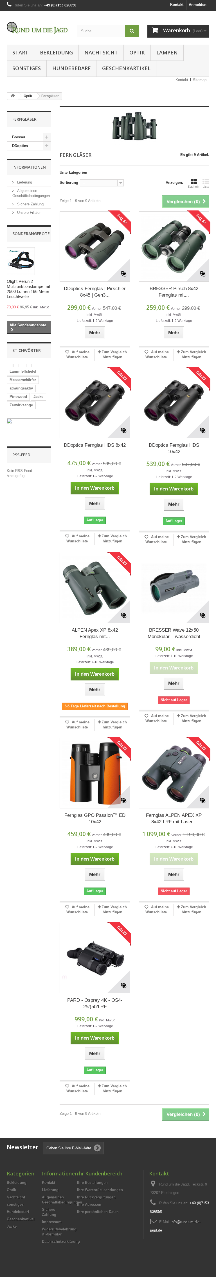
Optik (137, 52)
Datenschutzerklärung (61, 1241)
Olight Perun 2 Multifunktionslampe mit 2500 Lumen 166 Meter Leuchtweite (28, 289)
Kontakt (176, 5)
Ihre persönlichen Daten (98, 1212)
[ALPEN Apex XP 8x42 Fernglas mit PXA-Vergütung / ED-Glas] (94, 588)
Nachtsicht (101, 52)
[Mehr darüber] (9, 365)
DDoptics (20, 146)
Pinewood (18, 397)
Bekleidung (56, 52)
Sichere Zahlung (30, 204)
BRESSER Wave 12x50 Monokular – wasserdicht (174, 633)
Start (20, 52)
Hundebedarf (71, 68)
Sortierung (69, 182)
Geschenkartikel (126, 68)
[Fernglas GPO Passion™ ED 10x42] (94, 773)
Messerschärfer (23, 380)
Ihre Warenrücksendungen (100, 1190)
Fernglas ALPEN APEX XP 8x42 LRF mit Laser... (174, 818)
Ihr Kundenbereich (99, 1173)
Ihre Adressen (89, 1204)
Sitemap (199, 80)
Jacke (38, 397)
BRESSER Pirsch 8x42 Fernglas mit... (174, 292)
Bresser (18, 137)
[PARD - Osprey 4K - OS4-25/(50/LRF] (94, 958)
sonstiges (26, 68)
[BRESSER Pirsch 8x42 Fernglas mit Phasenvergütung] (173, 246)
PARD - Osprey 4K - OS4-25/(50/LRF (94, 1003)
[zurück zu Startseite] (12, 96)
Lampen (167, 52)
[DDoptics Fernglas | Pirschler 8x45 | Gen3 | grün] (94, 246)
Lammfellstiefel (23, 371)
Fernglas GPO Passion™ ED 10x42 (94, 818)
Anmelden (197, 5)
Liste (206, 186)
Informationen (29, 167)
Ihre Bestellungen (92, 1182)
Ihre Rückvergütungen (96, 1197)
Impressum (52, 1222)
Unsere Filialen (28, 212)
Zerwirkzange (21, 405)
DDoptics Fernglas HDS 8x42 (95, 445)
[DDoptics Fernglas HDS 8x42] (94, 403)
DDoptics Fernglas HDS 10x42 (174, 448)
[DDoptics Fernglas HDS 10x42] (173, 403)
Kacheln (193, 186)
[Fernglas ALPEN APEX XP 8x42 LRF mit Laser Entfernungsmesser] (173, 773)
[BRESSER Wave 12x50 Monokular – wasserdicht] (173, 588)
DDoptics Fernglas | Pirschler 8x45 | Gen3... (95, 292)
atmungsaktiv (21, 388)
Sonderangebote (31, 233)
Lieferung (24, 182)
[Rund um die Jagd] (38, 28)
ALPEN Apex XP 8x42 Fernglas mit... (95, 633)
